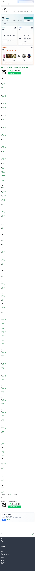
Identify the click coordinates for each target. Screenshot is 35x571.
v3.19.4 (3, 433)
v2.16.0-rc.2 (4, 159)
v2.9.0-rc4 (3, 84)
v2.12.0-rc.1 (4, 114)
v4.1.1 (3, 479)
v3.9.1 (3, 308)
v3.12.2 (3, 344)
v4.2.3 (3, 491)
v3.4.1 (3, 252)
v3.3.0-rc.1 (3, 237)
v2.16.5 (3, 166)
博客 (1, 540)
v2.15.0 (3, 146)
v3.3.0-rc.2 (3, 239)
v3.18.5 (3, 420)
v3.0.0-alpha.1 (4, 188)
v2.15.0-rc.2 (4, 148)
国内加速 (17, 497)
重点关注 (2, 541)
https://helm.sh (10, 11)
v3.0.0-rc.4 (3, 201)
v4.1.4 (3, 481)
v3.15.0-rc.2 (4, 376)
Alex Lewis (2, 557)
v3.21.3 (3, 453)
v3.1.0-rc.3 (3, 215)
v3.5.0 (3, 259)
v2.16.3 (3, 163)
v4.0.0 (3, 460)
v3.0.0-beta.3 (4, 194)
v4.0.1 (3, 467)
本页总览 (2, 6)
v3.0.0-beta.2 (4, 192)
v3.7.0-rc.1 (3, 284)
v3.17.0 (3, 399)
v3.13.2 (3, 355)
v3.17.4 (3, 405)
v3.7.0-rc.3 (3, 287)
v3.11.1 (3, 332)
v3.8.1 (3, 299)
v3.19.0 (3, 427)
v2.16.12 (3, 175)
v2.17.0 (3, 180)
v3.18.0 (3, 411)
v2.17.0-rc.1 (4, 182)
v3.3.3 (3, 243)
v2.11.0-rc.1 (4, 103)
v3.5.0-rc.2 (3, 261)
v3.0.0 (3, 187)
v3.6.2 (3, 276)
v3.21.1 (3, 451)
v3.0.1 (3, 203)
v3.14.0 (3, 362)
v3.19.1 (3, 429)
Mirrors (7, 497)
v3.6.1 (3, 275)
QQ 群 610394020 (3, 548)
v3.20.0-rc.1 (4, 441)
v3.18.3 (3, 417)
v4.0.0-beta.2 (4, 464)
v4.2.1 (3, 488)
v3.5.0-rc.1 (3, 260)
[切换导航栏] (1, 1)
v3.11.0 (3, 328)
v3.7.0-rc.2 (3, 285)
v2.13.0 (3, 124)
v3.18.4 (3, 419)
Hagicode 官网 (3, 562)
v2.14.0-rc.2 (4, 136)
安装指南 (4, 519)
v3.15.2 (3, 379)
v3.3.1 (3, 240)
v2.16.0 (3, 156)
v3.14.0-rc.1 (4, 363)
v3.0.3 (3, 205)
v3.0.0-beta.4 (4, 195)
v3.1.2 (3, 217)
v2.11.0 (3, 102)
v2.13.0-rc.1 (4, 126)
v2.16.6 (3, 167)
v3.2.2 (3, 228)
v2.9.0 (3, 80)
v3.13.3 (3, 356)
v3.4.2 (3, 253)
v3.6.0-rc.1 (3, 273)
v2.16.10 (3, 172)
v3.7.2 (3, 289)
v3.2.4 (3, 231)
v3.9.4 (3, 312)
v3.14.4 (3, 368)
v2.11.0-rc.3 (4, 106)
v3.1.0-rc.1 (3, 212)
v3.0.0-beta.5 (4, 196)
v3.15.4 (3, 381)
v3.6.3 (3, 277)
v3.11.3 (3, 335)
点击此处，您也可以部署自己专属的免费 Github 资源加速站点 (15, 67)
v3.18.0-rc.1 (4, 412)
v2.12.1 (3, 116)
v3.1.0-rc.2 (3, 213)
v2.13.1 (3, 128)
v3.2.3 (3, 229)
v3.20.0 (3, 440)
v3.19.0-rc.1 (4, 428)
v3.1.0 (3, 211)
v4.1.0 (3, 476)
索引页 (11, 494)
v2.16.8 (3, 170)
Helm (4, 497)
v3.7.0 (3, 283)
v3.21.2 (3, 452)
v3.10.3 (3, 323)
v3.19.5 (3, 435)
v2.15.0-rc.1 (4, 147)
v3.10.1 (3, 320)
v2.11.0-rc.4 (4, 107)
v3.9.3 (3, 311)
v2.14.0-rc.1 (4, 135)
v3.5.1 (3, 263)
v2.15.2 (3, 151)
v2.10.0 (3, 92)
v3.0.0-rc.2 (3, 199)
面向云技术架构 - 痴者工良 (5, 554)
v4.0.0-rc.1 (3, 465)
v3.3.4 (3, 244)
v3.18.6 (3, 421)
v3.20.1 (3, 443)
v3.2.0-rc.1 (3, 225)
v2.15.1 (3, 150)
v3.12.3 (3, 345)
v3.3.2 (3, 241)
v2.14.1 (3, 138)
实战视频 (28, 20)
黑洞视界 (2, 555)
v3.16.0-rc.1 (4, 388)
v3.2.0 (3, 224)
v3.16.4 (3, 393)
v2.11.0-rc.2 (4, 104)
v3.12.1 (3, 343)
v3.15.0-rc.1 (4, 375)
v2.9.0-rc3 (3, 83)
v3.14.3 (3, 367)
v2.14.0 (3, 134)
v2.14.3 (3, 140)
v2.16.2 (3, 162)
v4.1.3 (3, 480)
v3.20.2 (3, 444)
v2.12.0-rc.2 (4, 115)
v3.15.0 (3, 374)
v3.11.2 (3, 333)
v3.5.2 (3, 264)
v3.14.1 (3, 364)
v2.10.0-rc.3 (4, 96)
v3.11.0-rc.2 (4, 331)
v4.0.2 (3, 468)
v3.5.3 (3, 265)
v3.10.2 (3, 321)
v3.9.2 (3, 309)
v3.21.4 (3, 455)
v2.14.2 (3, 139)
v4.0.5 (3, 471)
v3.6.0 (3, 272)
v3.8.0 (3, 295)
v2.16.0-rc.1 (4, 158)
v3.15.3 (3, 380)
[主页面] (1, 4)
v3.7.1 (3, 288)
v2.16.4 (3, 164)
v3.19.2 (3, 431)
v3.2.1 (3, 227)
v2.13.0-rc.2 (4, 127)
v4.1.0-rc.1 (3, 477)
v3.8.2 (3, 300)
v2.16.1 (3, 160)
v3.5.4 (3, 267)
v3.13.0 (3, 351)
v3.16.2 (3, 391)
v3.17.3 (3, 404)
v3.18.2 (3, 416)
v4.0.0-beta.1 (4, 463)
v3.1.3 (3, 219)
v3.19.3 (3, 432)
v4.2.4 (3, 492)
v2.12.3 (3, 119)
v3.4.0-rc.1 (3, 251)
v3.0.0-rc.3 (3, 200)
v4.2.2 (3, 489)
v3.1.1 (3, 216)
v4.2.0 (3, 487)
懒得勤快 (2, 553)
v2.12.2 (3, 118)
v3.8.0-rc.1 (3, 296)
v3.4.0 (3, 249)
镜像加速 (14, 497)
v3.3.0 (3, 236)
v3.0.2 (3, 204)
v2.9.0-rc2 (3, 82)
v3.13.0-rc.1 (4, 352)
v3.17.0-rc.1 (4, 400)
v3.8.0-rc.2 (3, 297)
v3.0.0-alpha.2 (4, 190)
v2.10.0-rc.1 (4, 94)
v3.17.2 (3, 403)
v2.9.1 (3, 87)
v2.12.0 (3, 112)
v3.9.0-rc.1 (3, 307)
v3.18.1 (3, 415)
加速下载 (10, 497)
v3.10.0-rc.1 (4, 319)
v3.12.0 (3, 340)
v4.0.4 (3, 469)
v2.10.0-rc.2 (4, 95)
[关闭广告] (33, 1)
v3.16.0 (3, 387)
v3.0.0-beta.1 (4, 191)
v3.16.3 (3, 392)
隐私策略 (2, 543)
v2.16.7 (3, 168)
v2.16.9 (3, 171)
